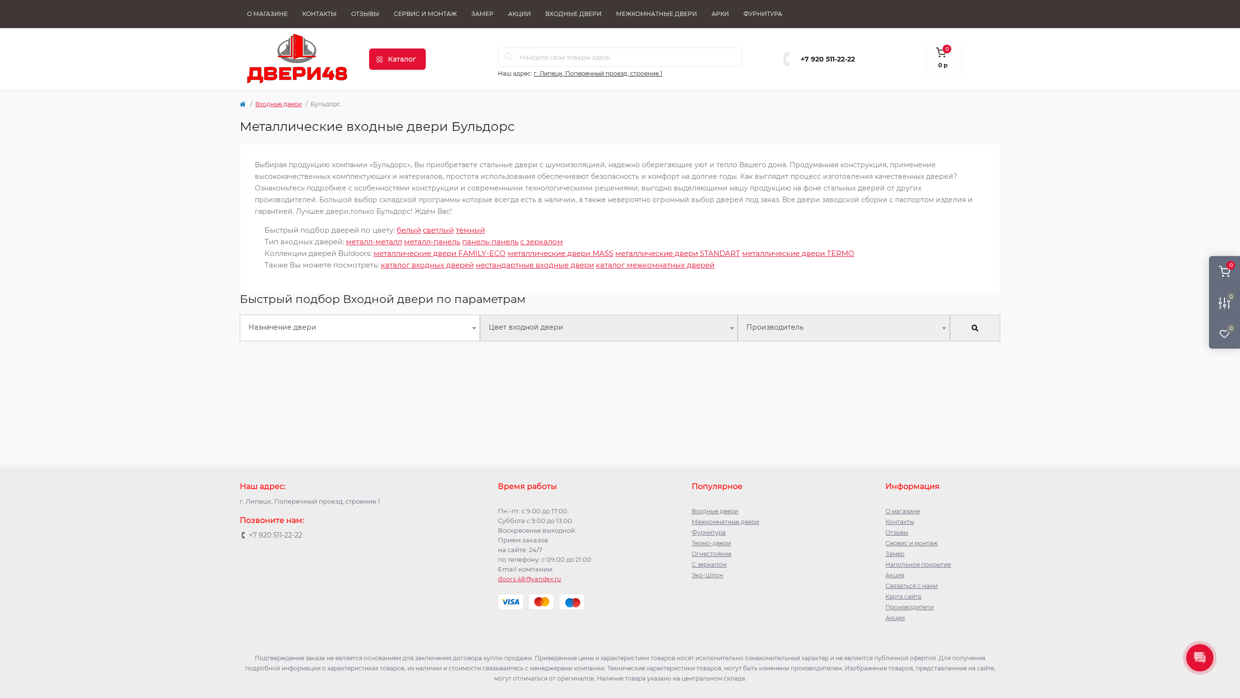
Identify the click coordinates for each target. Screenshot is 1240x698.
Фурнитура (763, 13)
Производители (909, 607)
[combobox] (360, 328)
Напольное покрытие (918, 564)
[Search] (508, 57)
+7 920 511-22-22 (828, 59)
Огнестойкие (711, 553)
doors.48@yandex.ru (529, 579)
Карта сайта (903, 596)
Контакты (319, 13)
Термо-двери (711, 543)
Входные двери (573, 13)
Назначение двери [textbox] (282, 327)
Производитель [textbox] (775, 327)
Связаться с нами (911, 585)
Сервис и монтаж (425, 13)
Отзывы (365, 13)
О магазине (267, 13)
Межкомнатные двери (656, 13)
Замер (482, 13)
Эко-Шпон (707, 575)
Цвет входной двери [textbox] (526, 327)
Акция (894, 575)
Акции (519, 13)
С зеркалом (709, 564)
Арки (720, 13)
